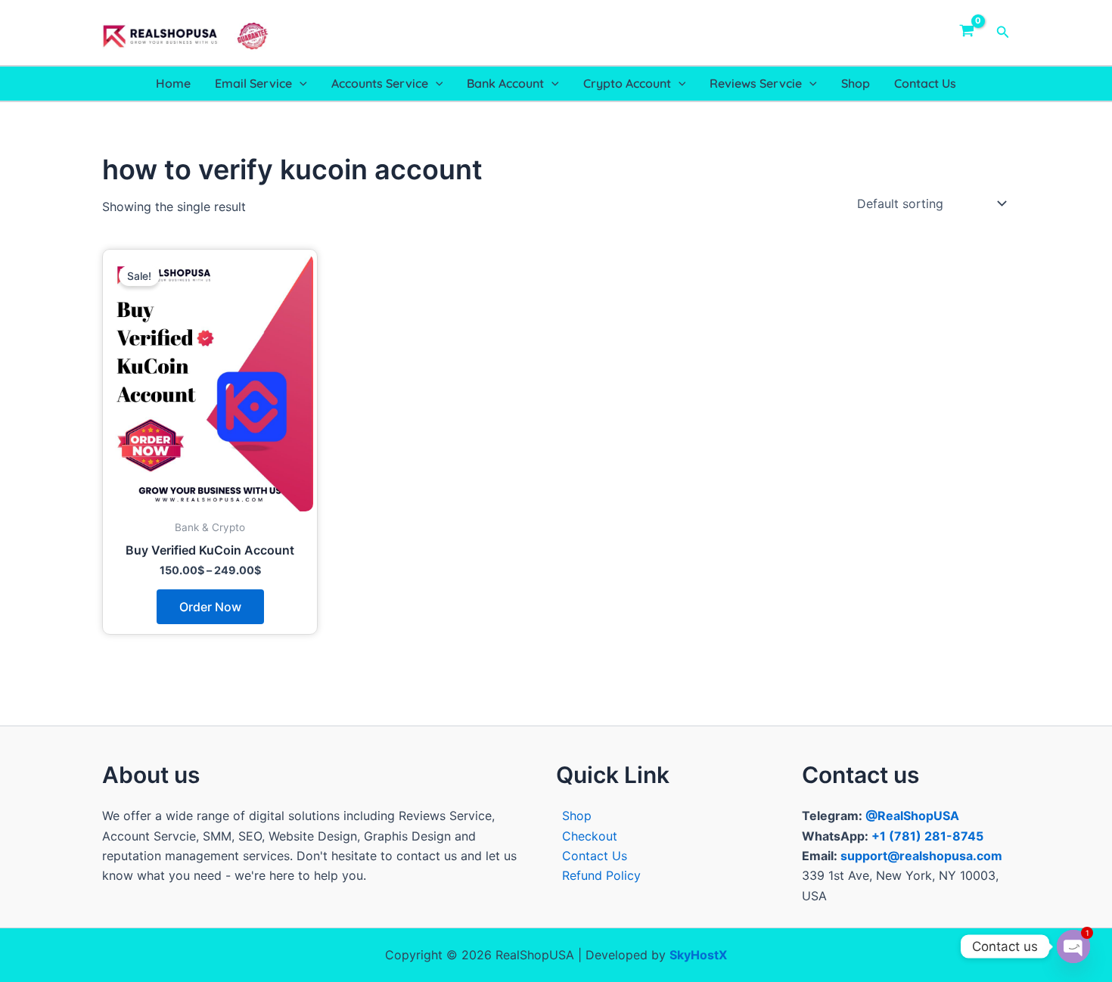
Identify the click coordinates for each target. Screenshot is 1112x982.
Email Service (253, 83)
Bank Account (505, 83)
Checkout (589, 836)
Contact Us (925, 83)
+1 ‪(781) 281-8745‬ (927, 836)
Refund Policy (601, 875)
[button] (1003, 32)
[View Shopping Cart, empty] (967, 32)
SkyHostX (698, 954)
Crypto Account (627, 83)
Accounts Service (379, 83)
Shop (855, 83)
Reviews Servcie (756, 83)
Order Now (210, 606)
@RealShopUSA (912, 815)
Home (173, 83)
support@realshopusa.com (921, 855)
